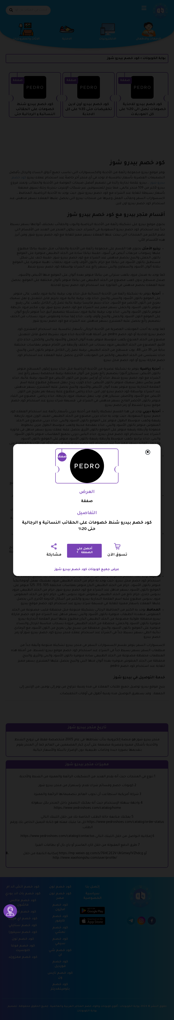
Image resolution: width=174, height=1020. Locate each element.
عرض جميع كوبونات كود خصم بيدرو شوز (87, 569)
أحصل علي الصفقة (85, 550)
